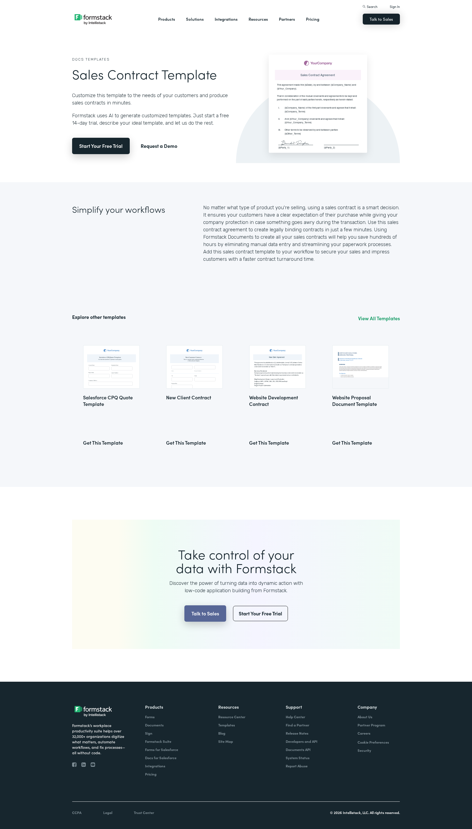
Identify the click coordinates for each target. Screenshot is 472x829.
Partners (287, 19)
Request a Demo (159, 145)
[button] (166, 19)
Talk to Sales (381, 19)
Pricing (312, 19)
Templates (97, 59)
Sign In (395, 6)
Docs (78, 59)
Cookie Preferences (373, 742)
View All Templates (379, 318)
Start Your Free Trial (101, 145)
